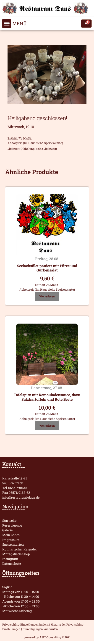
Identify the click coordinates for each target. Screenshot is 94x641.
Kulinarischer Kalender (19, 549)
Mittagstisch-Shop (16, 554)
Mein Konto (11, 535)
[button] (6, 23)
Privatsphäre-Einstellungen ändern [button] (25, 624)
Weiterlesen (47, 296)
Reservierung (12, 525)
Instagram (10, 559)
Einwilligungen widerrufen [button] (40, 629)
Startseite (9, 520)
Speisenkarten (13, 544)
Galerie (7, 530)
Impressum (11, 539)
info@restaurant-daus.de (20, 497)
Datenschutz (11, 563)
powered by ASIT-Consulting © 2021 (47, 637)
